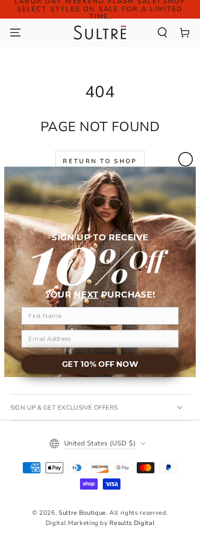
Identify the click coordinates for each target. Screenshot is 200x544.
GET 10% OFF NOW (100, 364)
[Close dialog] (185, 159)
